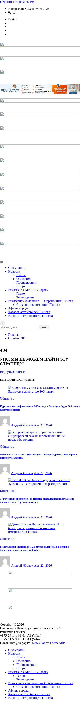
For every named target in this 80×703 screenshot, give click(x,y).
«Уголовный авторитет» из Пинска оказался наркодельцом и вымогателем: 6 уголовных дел (37, 500)
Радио (20, 293)
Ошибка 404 (16, 338)
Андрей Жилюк (22, 425)
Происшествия (26, 282)
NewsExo (38, 643)
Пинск (21, 275)
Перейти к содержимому (17, 1)
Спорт (20, 286)
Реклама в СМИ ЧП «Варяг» (28, 290)
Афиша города (18, 308)
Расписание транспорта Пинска (30, 315)
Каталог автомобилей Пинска (29, 312)
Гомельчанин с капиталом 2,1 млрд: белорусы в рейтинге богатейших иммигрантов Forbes (34, 548)
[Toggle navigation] (1, 262)
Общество (23, 279)
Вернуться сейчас (12, 372)
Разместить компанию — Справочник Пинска (40, 301)
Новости (14, 271)
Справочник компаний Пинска (38, 304)
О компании (16, 267)
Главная (13, 334)
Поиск (44, 327)
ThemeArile (57, 643)
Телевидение (25, 297)
